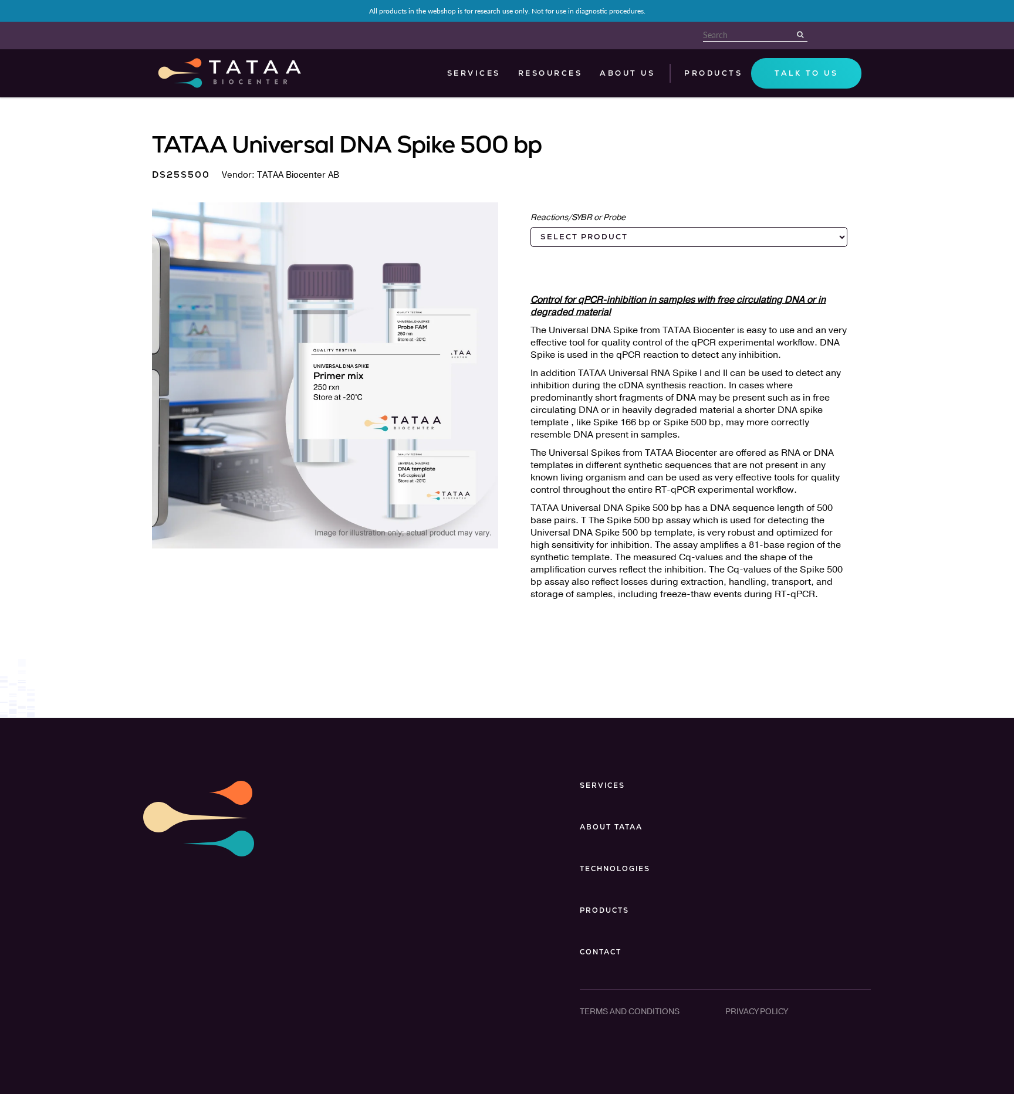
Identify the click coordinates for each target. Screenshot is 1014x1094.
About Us (627, 73)
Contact (600, 952)
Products (604, 910)
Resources (550, 73)
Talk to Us (806, 73)
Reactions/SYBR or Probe (578, 217)
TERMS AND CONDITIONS (630, 1011)
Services (474, 73)
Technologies (615, 868)
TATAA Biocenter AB (298, 175)
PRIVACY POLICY (756, 1011)
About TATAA (611, 827)
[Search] (801, 34)
